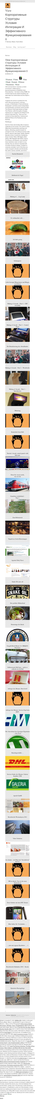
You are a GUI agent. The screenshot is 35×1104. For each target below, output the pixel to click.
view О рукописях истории (21, 1034)
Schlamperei (17, 261)
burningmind (26, 1015)
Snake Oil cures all (17, 582)
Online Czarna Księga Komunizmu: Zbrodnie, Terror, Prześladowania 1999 (16, 1024)
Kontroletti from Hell (17, 432)
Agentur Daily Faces (17, 560)
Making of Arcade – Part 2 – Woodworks (17, 368)
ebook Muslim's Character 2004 (12, 1075)
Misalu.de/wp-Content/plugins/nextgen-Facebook (12, 1061)
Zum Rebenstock (18, 517)
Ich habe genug (17, 239)
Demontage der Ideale (17, 624)
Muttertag (17, 410)
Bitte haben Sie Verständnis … (17, 924)
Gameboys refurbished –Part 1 (17, 497)
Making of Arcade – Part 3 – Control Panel (17, 326)
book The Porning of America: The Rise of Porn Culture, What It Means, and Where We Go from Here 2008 (17, 1047)
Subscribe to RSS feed (9, 1)
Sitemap (2, 1096)
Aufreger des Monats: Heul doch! (17, 689)
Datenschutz (22, 1)
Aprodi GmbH (17, 796)
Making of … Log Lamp (17, 197)
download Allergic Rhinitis (6, 1039)
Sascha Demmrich (17, 154)
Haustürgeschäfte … (17, 753)
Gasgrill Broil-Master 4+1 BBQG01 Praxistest (17, 647)
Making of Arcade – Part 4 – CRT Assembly (17, 304)
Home (1, 1098)
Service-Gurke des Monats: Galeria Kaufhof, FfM (17, 775)
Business (9, 47)
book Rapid (7, 1032)
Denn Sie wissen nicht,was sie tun (17, 475)
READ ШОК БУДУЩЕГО (22, 1072)
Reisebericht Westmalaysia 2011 (17, 817)
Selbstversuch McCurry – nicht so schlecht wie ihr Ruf (17, 668)
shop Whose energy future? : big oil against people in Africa (17, 1041)
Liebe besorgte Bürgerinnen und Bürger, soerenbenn (17, 283)
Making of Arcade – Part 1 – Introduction (17, 390)
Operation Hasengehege (17, 988)
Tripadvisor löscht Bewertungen (17, 539)
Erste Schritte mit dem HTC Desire (17, 903)
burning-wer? (22, 47)
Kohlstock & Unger (17, 175)
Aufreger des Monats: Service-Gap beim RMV (17, 711)
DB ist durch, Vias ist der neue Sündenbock (17, 882)
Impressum (17, 1)
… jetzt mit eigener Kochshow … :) (17, 945)
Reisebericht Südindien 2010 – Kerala (17, 967)
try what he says (22, 1058)
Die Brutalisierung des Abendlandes (17, 346)
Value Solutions (17, 838)
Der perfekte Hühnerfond (17, 603)
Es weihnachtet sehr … (17, 218)
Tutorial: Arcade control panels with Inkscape (17, 454)
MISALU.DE (18, 1020)
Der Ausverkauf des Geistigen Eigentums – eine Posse (17, 732)
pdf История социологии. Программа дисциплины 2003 (15, 1064)
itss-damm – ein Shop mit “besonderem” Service (18, 861)
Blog (14, 47)
